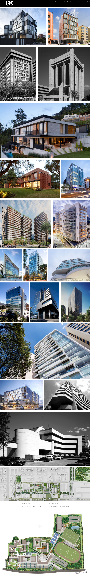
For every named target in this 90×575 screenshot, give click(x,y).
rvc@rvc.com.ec (27, 503)
